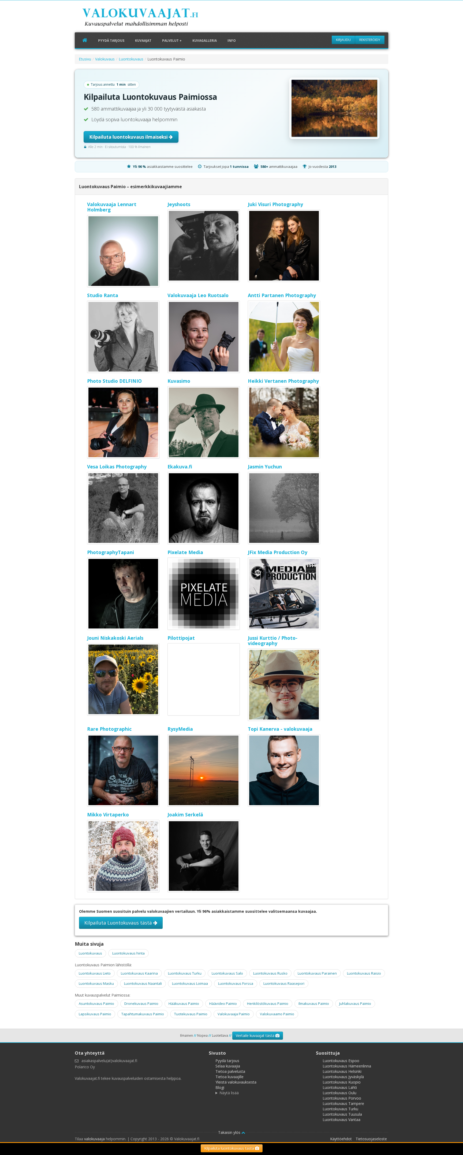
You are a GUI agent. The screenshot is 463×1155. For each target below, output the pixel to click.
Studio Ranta (102, 295)
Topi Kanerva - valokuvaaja (280, 729)
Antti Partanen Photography (282, 295)
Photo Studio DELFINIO (114, 381)
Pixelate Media (185, 552)
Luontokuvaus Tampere (343, 1103)
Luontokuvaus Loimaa (190, 983)
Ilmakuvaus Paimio (313, 1003)
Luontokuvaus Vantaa (341, 1119)
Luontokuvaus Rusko (270, 973)
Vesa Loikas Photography (117, 466)
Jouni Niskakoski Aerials (115, 638)
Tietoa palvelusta (230, 1071)
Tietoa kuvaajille (229, 1076)
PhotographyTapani (110, 552)
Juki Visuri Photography (275, 204)
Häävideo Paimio (223, 1003)
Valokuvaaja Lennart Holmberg (111, 207)
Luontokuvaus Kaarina (139, 973)
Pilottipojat (181, 638)
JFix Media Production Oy (277, 552)
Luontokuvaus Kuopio (342, 1082)
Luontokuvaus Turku (184, 973)
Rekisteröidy (369, 39)
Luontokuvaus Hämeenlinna (347, 1066)
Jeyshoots (178, 204)
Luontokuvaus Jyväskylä (343, 1076)
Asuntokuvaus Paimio (96, 1003)
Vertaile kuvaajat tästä (255, 1035)
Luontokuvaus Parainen (317, 973)
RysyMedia (180, 729)
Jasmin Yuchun (265, 466)
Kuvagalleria (204, 40)
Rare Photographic (109, 729)
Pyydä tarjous (111, 40)
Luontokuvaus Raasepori (283, 983)
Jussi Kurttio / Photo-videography (272, 640)
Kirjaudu (343, 39)
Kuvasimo (178, 381)
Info (231, 40)
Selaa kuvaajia (227, 1066)
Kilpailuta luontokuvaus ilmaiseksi (129, 137)
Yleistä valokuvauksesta (235, 1082)
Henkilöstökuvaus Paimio (267, 1003)
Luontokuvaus (131, 59)
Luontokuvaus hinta (128, 953)
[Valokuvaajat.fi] (148, 18)
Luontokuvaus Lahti (340, 1087)
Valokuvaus (105, 59)
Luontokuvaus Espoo (341, 1060)
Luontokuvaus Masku (96, 983)
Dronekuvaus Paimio (141, 1003)
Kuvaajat (143, 40)
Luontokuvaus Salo (227, 973)
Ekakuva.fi (179, 466)
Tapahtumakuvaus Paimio (142, 1014)
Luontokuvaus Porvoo (342, 1098)
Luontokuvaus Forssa (235, 983)
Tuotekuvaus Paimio (190, 1014)
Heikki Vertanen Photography (283, 381)
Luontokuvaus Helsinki (342, 1071)
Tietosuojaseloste (371, 1138)
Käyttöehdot (341, 1138)
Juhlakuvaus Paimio (355, 1003)
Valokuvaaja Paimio (234, 1014)
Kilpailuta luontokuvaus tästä (229, 1148)
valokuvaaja (94, 1138)
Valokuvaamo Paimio (277, 1014)
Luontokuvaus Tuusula (342, 1114)
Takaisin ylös (229, 1132)
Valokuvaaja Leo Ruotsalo (198, 295)
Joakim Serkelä (185, 814)
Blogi (219, 1087)
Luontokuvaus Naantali (143, 983)
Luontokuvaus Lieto (95, 973)
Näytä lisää (229, 1092)
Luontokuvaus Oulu (339, 1092)
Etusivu (85, 59)
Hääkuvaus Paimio (184, 1003)
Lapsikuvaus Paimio (95, 1014)
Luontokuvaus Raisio (364, 973)
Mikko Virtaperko (108, 814)
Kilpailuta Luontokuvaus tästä (118, 922)
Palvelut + (172, 40)
